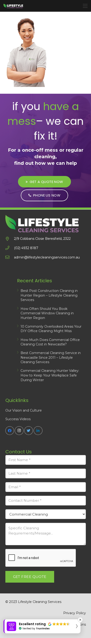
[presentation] (40, 558)
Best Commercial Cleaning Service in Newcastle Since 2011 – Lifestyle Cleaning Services (51, 357)
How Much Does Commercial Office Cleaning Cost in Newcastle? (50, 342)
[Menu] (85, 6)
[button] (42, 626)
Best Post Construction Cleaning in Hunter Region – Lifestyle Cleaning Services (49, 295)
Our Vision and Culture (23, 410)
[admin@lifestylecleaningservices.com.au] (9, 257)
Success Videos (18, 419)
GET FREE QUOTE (29, 576)
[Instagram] (19, 430)
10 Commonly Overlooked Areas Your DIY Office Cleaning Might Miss (51, 328)
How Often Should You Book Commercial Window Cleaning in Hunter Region (47, 313)
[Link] (13, 6)
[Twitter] (28, 430)
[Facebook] (9, 430)
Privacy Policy (74, 613)
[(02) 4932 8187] (9, 248)
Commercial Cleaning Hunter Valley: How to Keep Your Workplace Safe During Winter (50, 375)
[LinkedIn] (38, 430)
